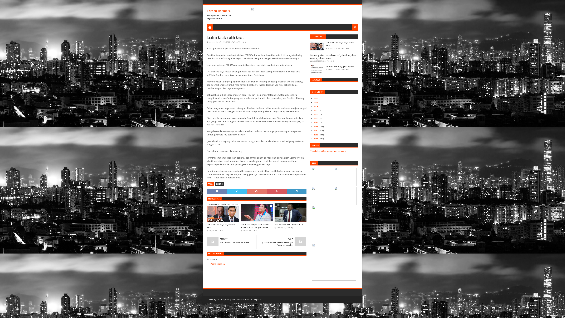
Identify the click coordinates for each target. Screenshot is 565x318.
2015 (316, 139)
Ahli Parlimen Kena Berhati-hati (289, 224)
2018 (316, 126)
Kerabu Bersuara (219, 11)
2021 (316, 114)
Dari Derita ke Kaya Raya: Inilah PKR (221, 226)
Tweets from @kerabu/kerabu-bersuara (328, 151)
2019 (316, 122)
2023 (316, 106)
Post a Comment (217, 264)
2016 (316, 135)
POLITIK (219, 184)
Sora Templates (223, 299)
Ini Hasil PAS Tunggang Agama (340, 66)
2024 (316, 102)
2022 (316, 110)
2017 (316, 130)
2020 (316, 118)
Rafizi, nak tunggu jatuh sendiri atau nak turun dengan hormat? (255, 226)
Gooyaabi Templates (252, 299)
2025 (316, 98)
